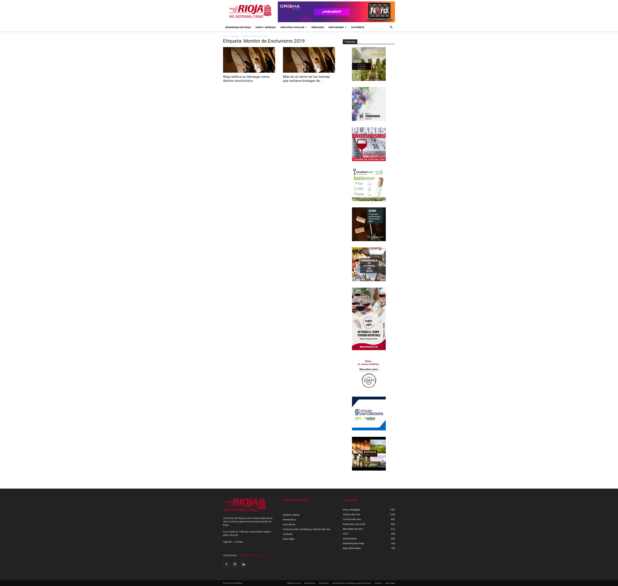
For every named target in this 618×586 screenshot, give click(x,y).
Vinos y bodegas (265, 27)
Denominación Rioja (238, 27)
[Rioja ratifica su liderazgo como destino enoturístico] (249, 60)
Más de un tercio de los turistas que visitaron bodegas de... (306, 79)
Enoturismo (336, 27)
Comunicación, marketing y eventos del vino (306, 529)
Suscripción (289, 524)
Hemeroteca (289, 519)
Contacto (287, 534)
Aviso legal (288, 538)
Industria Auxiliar (292, 27)
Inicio (225, 36)
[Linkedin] (243, 564)
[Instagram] (235, 564)
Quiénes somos (291, 514)
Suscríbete (357, 27)
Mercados (317, 27)
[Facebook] (226, 564)
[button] (391, 27)
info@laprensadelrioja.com (252, 555)
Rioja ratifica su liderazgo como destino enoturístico (246, 79)
